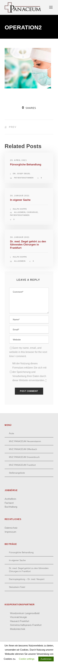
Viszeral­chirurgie (18, 617)
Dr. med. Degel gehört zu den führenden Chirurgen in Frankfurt (28, 244)
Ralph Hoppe (20, 209)
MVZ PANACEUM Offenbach (23, 449)
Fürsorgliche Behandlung (25, 164)
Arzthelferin (10, 499)
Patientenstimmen (24, 178)
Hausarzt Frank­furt (19, 621)
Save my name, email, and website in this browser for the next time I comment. (28, 352)
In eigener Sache (20, 199)
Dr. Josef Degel (21, 174)
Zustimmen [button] (46, 659)
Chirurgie (32, 212)
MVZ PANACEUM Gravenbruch (24, 457)
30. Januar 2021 (20, 196)
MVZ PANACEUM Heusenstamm (25, 441)
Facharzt (9, 503)
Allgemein (20, 212)
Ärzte (11, 433)
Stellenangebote (17, 473)
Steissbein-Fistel (17, 587)
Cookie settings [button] (26, 659)
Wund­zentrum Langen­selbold (24, 613)
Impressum (10, 531)
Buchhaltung (11, 506)
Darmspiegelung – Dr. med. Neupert (26, 579)
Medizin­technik (17, 629)
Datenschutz (11, 527)
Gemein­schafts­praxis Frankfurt (25, 625)
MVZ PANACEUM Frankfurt (22, 465)
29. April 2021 (18, 160)
